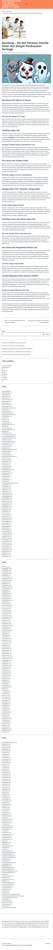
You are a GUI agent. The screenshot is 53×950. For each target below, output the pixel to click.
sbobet (47, 921)
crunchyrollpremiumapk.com (9, 434)
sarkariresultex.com (7, 416)
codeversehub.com (7, 653)
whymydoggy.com (6, 391)
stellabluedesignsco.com (8, 469)
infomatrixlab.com (6, 652)
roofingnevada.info (7, 887)
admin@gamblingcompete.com (10, 52)
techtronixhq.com (6, 566)
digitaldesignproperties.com (9, 414)
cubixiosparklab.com (7, 612)
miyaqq (20, 927)
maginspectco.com (7, 554)
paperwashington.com (7, 876)
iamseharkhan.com (7, 411)
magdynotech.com (6, 665)
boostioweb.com (6, 745)
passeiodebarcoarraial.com (9, 408)
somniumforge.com (7, 446)
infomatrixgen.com (7, 529)
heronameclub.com (7, 476)
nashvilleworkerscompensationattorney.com (13, 896)
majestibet (14, 927)
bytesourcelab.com (7, 672)
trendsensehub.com (7, 837)
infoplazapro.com (6, 511)
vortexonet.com (6, 755)
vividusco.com (5, 765)
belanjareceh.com (6, 403)
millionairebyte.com (7, 904)
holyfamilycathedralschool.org (9, 897)
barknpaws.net (5, 419)
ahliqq (3, 372)
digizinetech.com (6, 528)
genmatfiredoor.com (7, 851)
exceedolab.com (6, 809)
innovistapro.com (6, 797)
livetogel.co (5, 849)
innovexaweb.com (6, 698)
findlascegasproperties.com (9, 852)
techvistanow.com (6, 608)
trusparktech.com (6, 780)
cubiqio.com (5, 817)
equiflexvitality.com (7, 859)
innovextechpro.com (7, 499)
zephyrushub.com (6, 747)
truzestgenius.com (6, 627)
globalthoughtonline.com (8, 424)
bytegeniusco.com (6, 516)
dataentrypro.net (6, 398)
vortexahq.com (6, 767)
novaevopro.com (6, 779)
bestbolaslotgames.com (8, 869)
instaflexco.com (6, 795)
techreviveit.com (6, 513)
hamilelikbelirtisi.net (7, 804)
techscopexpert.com (7, 503)
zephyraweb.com (6, 772)
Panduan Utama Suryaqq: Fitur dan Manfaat (13, 345)
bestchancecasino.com (8, 879)
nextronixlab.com (6, 682)
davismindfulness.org (7, 902)
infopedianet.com (6, 662)
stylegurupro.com (6, 814)
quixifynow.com (6, 677)
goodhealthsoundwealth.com (9, 456)
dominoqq (4, 370)
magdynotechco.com (7, 578)
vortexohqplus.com (7, 800)
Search (3, 331)
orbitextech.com (6, 844)
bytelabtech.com (6, 575)
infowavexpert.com (7, 514)
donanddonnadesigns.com (8, 855)
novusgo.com (5, 830)
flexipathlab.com (6, 705)
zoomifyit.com (5, 732)
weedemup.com (6, 877)
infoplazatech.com (6, 585)
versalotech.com (6, 806)
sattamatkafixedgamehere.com (10, 871)
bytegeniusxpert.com (7, 587)
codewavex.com (6, 620)
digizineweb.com (6, 602)
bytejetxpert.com (6, 553)
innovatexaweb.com (7, 577)
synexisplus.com (6, 754)
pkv (3, 369)
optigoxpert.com (6, 789)
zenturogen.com (6, 697)
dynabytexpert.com (7, 687)
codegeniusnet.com (7, 593)
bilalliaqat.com (5, 881)
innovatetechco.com (7, 508)
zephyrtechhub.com (7, 718)
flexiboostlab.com (6, 799)
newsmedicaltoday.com (8, 886)
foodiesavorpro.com (7, 822)
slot (40, 921)
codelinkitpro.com (6, 570)
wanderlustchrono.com (8, 834)
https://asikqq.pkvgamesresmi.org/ (38, 927)
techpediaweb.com (7, 504)
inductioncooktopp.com (8, 884)
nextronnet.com (6, 693)
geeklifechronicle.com (7, 819)
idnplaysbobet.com (7, 866)
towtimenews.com (6, 439)
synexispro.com (6, 891)
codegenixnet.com (6, 536)
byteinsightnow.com (7, 539)
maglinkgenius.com (7, 617)
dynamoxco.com (6, 695)
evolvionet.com (6, 752)
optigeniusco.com (6, 775)
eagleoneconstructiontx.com (9, 857)
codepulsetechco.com (7, 600)
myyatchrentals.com (7, 428)
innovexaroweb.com (7, 642)
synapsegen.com (6, 703)
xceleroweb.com (6, 727)
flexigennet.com (6, 474)
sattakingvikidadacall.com (8, 867)
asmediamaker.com (7, 423)
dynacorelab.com (6, 760)
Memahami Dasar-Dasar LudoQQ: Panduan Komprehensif (16, 351)
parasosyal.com (6, 453)
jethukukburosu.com (7, 444)
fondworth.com (6, 409)
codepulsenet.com (6, 663)
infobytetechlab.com (7, 533)
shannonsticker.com (7, 404)
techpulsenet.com (6, 628)
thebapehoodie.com (7, 451)
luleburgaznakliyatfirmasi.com (9, 449)
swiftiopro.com (5, 802)
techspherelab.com (7, 650)
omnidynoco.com (6, 717)
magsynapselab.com (7, 496)
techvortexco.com (6, 582)
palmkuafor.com (6, 396)
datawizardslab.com (7, 815)
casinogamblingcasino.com (9, 438)
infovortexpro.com (6, 546)
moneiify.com (5, 426)
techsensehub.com (6, 573)
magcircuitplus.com (7, 548)
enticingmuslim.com (7, 454)
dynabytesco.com (6, 812)
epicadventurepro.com (7, 826)
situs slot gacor (9, 923)
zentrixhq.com (5, 683)
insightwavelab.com (7, 827)
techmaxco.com (6, 807)
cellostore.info (5, 421)
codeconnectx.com (7, 603)
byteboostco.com (6, 622)
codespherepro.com (7, 534)
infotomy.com (5, 481)
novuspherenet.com (7, 712)
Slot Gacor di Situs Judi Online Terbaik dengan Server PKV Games (12, 4)
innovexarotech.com (7, 544)
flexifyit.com (5, 688)
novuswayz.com (6, 790)
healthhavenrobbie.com (8, 854)
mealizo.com (5, 418)
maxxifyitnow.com (6, 675)
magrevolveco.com (7, 543)
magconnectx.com (6, 889)
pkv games (4, 374)
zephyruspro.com (6, 678)
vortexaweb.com (6, 774)
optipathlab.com (6, 749)
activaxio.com (5, 810)
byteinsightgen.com (7, 526)
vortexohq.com (6, 824)
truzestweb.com (6, 720)
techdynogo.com (6, 486)
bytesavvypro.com (6, 524)
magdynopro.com (6, 509)
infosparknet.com (6, 673)
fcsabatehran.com (6, 461)
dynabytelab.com (6, 750)
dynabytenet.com (6, 647)
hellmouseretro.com (7, 459)
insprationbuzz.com (7, 406)
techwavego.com (6, 635)
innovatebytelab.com (7, 588)
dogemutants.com (6, 463)
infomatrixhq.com (6, 610)
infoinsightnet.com (6, 595)
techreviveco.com (6, 643)
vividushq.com (5, 707)
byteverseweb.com (6, 655)
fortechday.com (6, 906)
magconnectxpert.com (7, 625)
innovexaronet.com (7, 607)
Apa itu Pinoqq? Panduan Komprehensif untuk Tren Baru (16, 354)
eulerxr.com (5, 841)
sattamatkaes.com (6, 433)
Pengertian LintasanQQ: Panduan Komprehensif (14, 342)
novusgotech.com (6, 692)
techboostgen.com (6, 572)
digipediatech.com (6, 489)
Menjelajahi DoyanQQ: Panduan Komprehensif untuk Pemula (17, 348)
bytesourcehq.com (6, 597)
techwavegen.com (6, 523)
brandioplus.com (6, 700)
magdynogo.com (6, 556)
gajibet (25, 927)
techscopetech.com (7, 638)
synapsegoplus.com (7, 660)
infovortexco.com (6, 632)
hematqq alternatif (31, 923)
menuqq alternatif (7, 921)
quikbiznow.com (6, 725)
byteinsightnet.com (7, 598)
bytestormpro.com (6, 832)
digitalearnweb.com (7, 393)
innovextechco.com (7, 615)
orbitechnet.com (6, 713)
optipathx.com (5, 680)
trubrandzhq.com (6, 782)
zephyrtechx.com (6, 787)
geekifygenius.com (6, 842)
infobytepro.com (6, 590)
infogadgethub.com (7, 568)
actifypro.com (5, 792)
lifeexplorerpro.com (7, 829)
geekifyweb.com (6, 583)
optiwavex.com (6, 715)
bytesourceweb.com (7, 538)
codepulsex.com (6, 637)
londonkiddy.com (6, 899)
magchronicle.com (6, 488)
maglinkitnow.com (6, 491)
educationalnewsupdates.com (9, 742)
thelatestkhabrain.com (7, 413)
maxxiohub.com (6, 770)
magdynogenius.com (7, 494)
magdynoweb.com (6, 640)
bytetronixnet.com (6, 551)
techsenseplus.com (7, 519)
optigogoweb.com (6, 728)
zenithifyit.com (5, 769)
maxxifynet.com (6, 757)
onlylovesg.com (6, 861)
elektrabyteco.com (6, 623)
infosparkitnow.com (7, 580)
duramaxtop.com (6, 464)
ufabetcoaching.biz (7, 901)
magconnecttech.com (7, 846)
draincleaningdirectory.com (9, 441)
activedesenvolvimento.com (9, 862)
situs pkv (24, 921)
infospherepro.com (6, 821)
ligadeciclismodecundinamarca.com (11, 894)
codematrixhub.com (7, 518)
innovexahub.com (6, 759)
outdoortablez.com (7, 479)
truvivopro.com (6, 764)
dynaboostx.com (6, 794)
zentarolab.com (6, 723)
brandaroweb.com (6, 730)
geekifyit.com (5, 431)
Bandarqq (31, 52)
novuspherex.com (6, 777)
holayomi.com (5, 892)
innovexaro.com (6, 670)
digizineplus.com (6, 668)
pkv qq (3, 375)
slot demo (4, 377)
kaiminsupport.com (7, 401)
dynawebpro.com (6, 702)
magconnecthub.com (7, 657)
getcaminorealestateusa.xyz (9, 907)
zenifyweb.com (6, 847)
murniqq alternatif (19, 923)
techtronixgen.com (6, 498)
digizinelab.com (6, 633)
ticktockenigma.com (7, 839)
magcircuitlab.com (6, 618)
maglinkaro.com (6, 645)
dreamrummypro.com (7, 399)
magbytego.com (6, 592)
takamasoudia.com (7, 466)
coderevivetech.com (7, 541)
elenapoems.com (6, 458)
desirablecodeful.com (7, 473)
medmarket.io (5, 478)
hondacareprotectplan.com (9, 436)
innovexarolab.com (7, 531)
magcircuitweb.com (7, 501)
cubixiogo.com (5, 710)
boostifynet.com (6, 784)
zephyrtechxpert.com (7, 630)
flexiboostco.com (6, 744)
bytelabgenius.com (7, 506)
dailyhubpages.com (7, 864)
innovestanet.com (6, 685)
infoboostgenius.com (7, 521)
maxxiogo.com (5, 690)
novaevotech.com (6, 613)
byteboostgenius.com (7, 658)
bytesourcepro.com (7, 648)
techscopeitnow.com (7, 549)
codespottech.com (6, 484)
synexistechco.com (7, 762)
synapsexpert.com (6, 722)
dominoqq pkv (5, 367)
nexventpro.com (6, 785)
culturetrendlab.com (7, 835)
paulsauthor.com (6, 471)
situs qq (30, 921)
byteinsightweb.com (7, 493)
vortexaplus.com (6, 708)
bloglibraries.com (6, 448)
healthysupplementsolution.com (10, 483)
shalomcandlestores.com (8, 429)
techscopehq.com (6, 667)
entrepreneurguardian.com (8, 872)
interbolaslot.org (6, 394)
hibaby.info (5, 874)
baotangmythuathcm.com (8, 443)
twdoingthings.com (7, 468)
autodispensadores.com (8, 882)
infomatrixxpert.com (7, 605)
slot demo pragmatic (7, 365)
